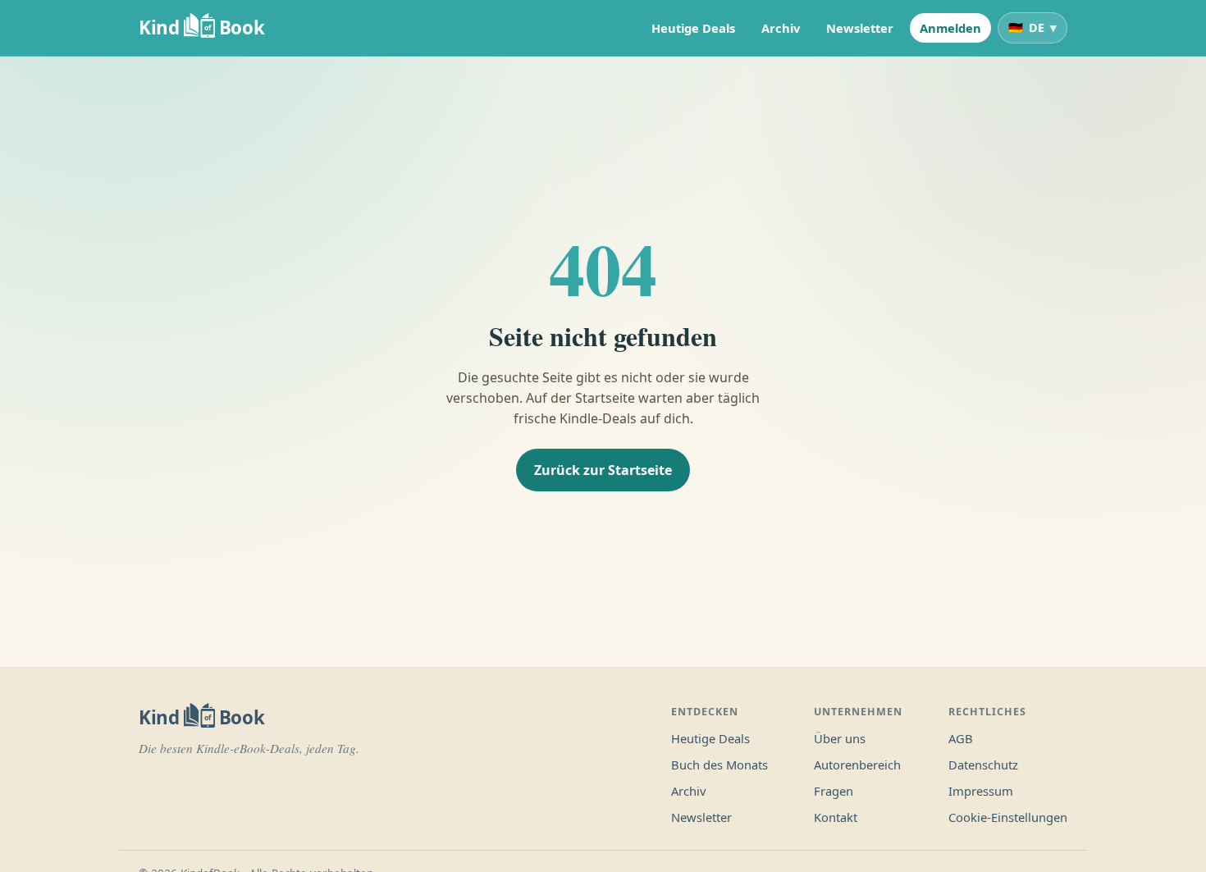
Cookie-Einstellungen (1007, 817)
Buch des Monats (719, 764)
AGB (960, 738)
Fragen (833, 791)
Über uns (840, 738)
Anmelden (950, 28)
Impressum (980, 791)
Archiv (780, 28)
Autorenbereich (857, 764)
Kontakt (835, 817)
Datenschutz (983, 764)
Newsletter (859, 28)
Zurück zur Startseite (603, 470)
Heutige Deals (693, 28)
